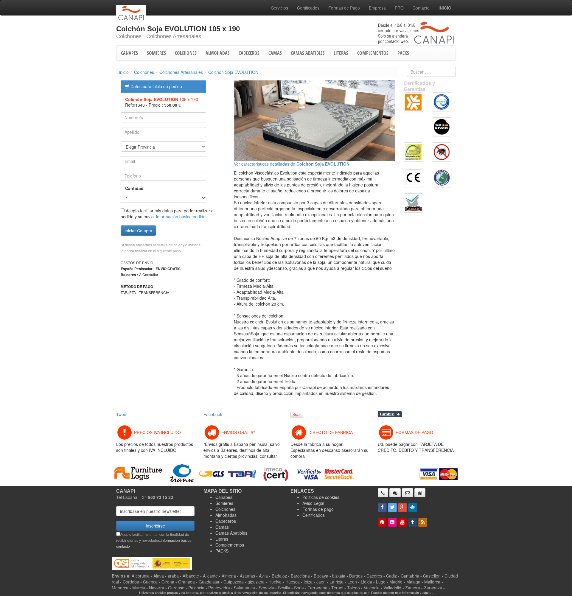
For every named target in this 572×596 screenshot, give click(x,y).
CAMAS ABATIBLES (308, 53)
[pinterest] (382, 522)
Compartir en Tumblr (390, 414)
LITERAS (341, 53)
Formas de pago (318, 509)
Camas (222, 527)
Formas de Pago (344, 8)
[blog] (422, 522)
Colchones (144, 72)
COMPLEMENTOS (372, 53)
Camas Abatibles (231, 533)
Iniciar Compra (138, 231)
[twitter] (392, 507)
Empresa (377, 8)
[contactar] (407, 492)
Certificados (308, 8)
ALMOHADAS (218, 53)
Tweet (122, 414)
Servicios (279, 8)
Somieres (224, 503)
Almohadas (226, 515)
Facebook (212, 414)
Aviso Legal (313, 503)
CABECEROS (249, 53)
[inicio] (419, 492)
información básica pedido (181, 217)
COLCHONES (186, 53)
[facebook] (382, 507)
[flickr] (392, 522)
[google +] (402, 507)
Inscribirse (155, 526)
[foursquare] (412, 507)
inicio (124, 72)
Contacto (421, 8)
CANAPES (129, 53)
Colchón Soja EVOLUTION (233, 72)
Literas (221, 539)
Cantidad (130, 188)
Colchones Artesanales (181, 72)
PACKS (403, 53)
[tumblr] (412, 522)
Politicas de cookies (320, 497)
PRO (399, 8)
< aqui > (425, 592)
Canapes (223, 497)
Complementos (229, 545)
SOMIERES (156, 53)
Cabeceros (225, 521)
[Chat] (395, 492)
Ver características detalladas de (291, 164)
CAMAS (275, 53)
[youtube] (402, 522)
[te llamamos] (383, 492)
